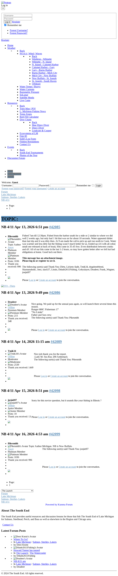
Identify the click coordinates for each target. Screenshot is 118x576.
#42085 (54, 227)
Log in (7, 22)
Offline (11, 307)
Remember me (14, 25)
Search (10, 176)
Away (11, 247)
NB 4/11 (5, 200)
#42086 (54, 292)
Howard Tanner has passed (27, 550)
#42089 (56, 342)
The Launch (22, 553)
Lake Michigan (8, 194)
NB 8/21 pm (20, 561)
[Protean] (6, 2)
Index (10, 171)
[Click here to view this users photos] (9, 277)
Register (16, 21)
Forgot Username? (19, 30)
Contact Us (7, 524)
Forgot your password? (13, 188)
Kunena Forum (65, 504)
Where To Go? (21, 539)
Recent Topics (14, 174)
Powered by (51, 504)
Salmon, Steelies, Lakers (13, 197)
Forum (4, 191)
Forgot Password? (18, 33)
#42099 (54, 434)
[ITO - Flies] (8, 286)
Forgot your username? (36, 188)
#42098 (54, 391)
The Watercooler (38, 553)
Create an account (56, 188)
